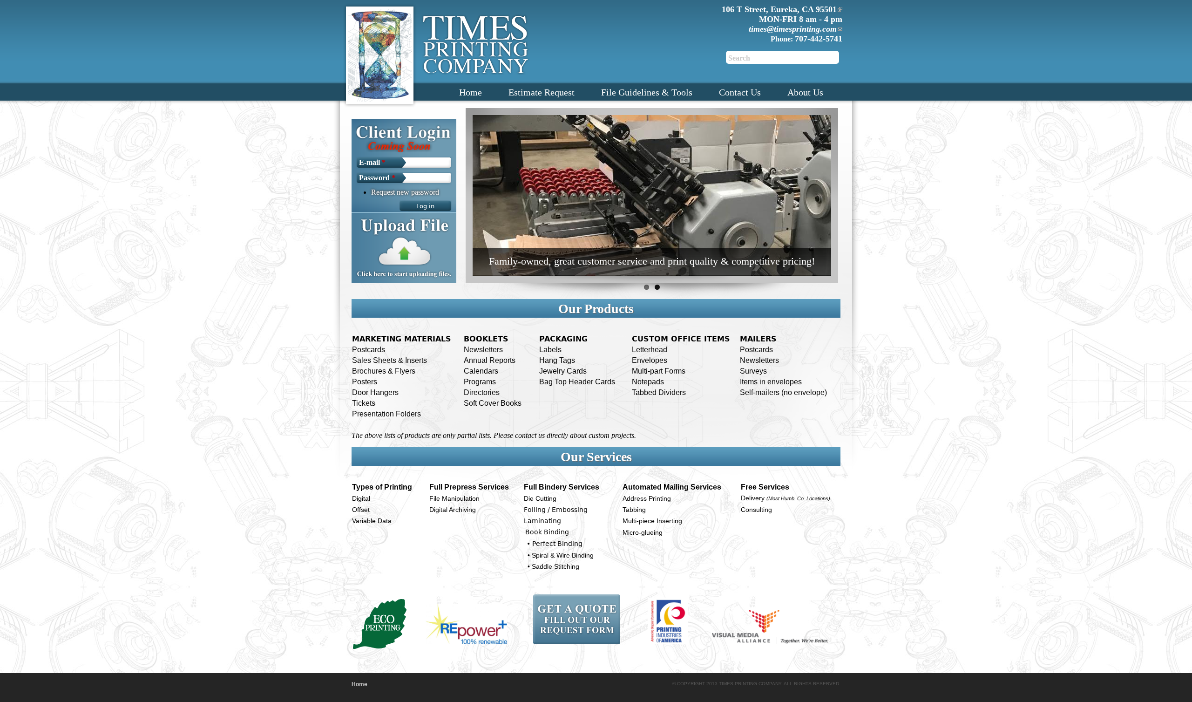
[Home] (380, 54)
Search (739, 58)
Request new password (405, 192)
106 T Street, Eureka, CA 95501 (779, 9)
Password (377, 178)
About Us (805, 92)
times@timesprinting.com (793, 29)
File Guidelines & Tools (646, 92)
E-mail (372, 162)
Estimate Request (541, 92)
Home (470, 92)
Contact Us (740, 92)
